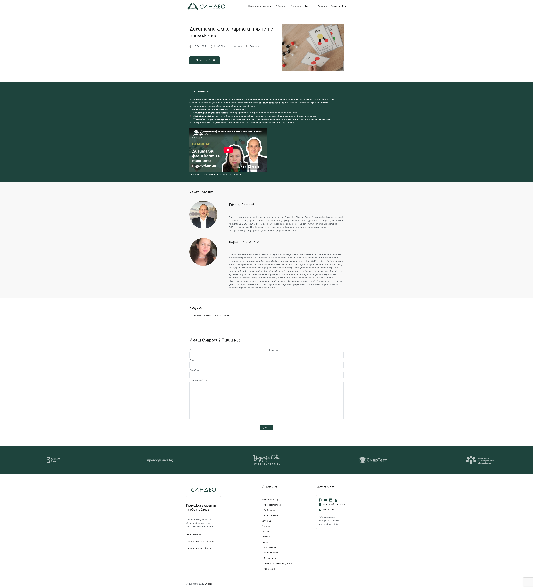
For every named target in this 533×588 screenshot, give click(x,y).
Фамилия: (274, 350)
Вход (344, 6)
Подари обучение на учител (278, 564)
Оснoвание (195, 370)
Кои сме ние (270, 548)
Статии (322, 6)
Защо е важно (271, 516)
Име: (191, 350)
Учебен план (270, 510)
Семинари (295, 6)
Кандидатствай (272, 505)
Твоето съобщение (199, 381)
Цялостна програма (258, 6)
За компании (270, 558)
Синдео (208, 584)
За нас (334, 6)
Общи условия (193, 535)
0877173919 (330, 510)
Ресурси (309, 6)
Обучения (281, 6)
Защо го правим (272, 553)
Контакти (269, 569)
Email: (192, 360)
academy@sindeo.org (334, 504)
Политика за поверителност (201, 542)
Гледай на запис (204, 60)
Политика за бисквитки (198, 548)
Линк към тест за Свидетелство (211, 316)
